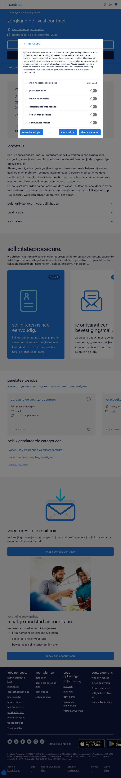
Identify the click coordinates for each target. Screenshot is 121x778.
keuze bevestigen (31, 132)
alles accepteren (90, 132)
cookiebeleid (29, 72)
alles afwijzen (67, 132)
